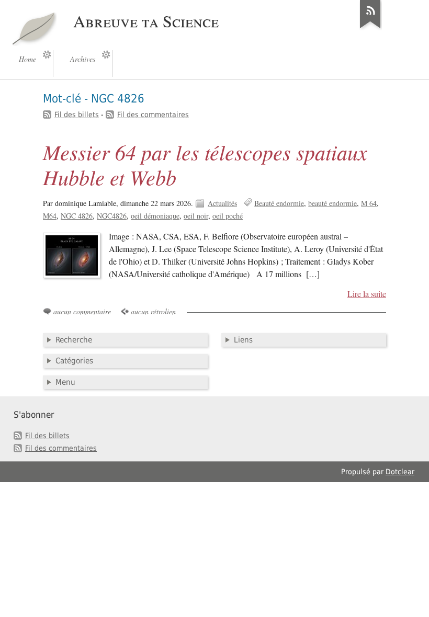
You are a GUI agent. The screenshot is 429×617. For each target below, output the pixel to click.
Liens (243, 340)
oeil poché (227, 216)
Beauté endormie (279, 203)
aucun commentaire (82, 311)
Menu (65, 382)
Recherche (73, 340)
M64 (50, 216)
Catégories (74, 360)
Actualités (222, 203)
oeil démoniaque (155, 216)
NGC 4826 (77, 216)
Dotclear (400, 471)
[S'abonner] (370, 28)
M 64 (369, 203)
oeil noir (196, 216)
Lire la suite (366, 294)
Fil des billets (76, 114)
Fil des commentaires (153, 114)
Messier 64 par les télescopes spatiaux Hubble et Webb (205, 164)
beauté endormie (332, 203)
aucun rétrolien (153, 311)
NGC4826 (112, 216)
